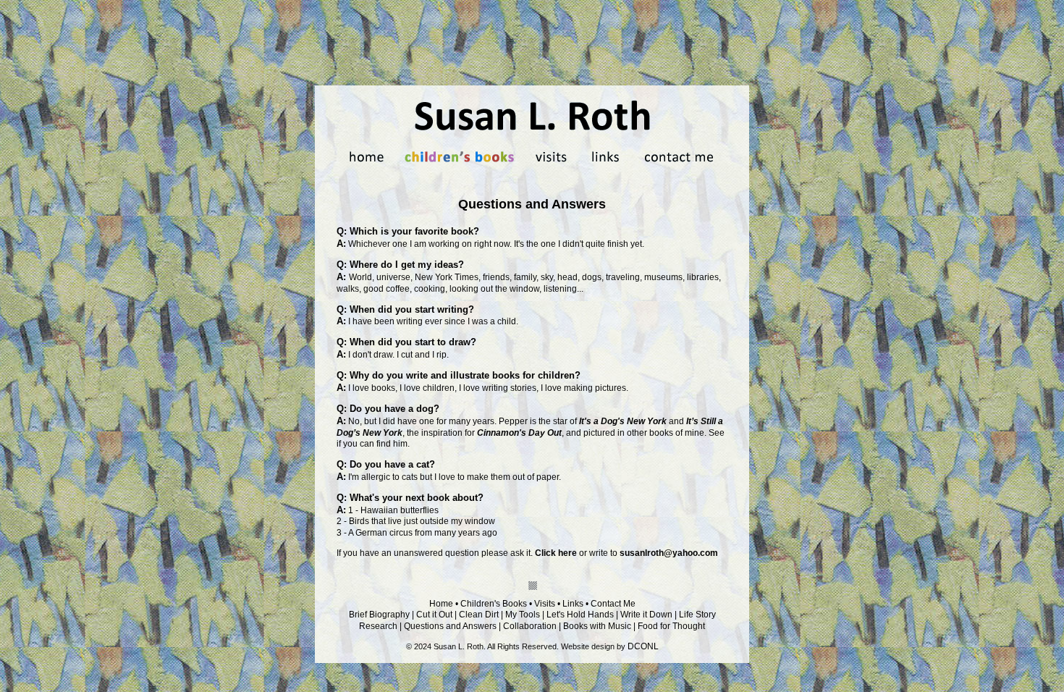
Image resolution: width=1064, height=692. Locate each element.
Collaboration (530, 626)
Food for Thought (671, 626)
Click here (556, 553)
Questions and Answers (450, 626)
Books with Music (597, 626)
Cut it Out (434, 614)
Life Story (697, 614)
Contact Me (613, 603)
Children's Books (493, 603)
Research (378, 626)
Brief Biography (379, 614)
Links (572, 603)
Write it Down (646, 614)
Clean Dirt (479, 614)
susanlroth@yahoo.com (669, 553)
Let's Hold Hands (580, 614)
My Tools (522, 614)
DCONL (643, 646)
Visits (544, 603)
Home (441, 603)
